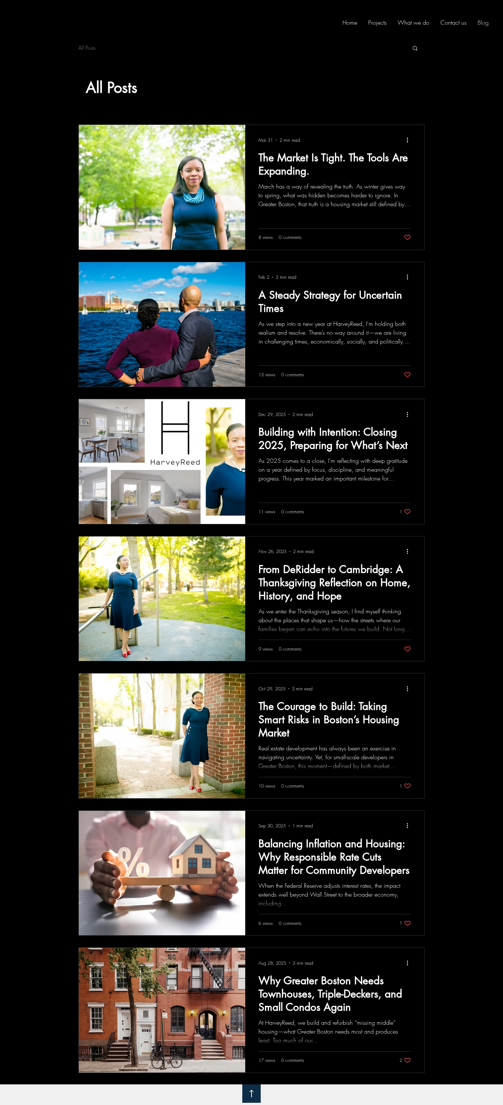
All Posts (86, 47)
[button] (415, 49)
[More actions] (409, 140)
